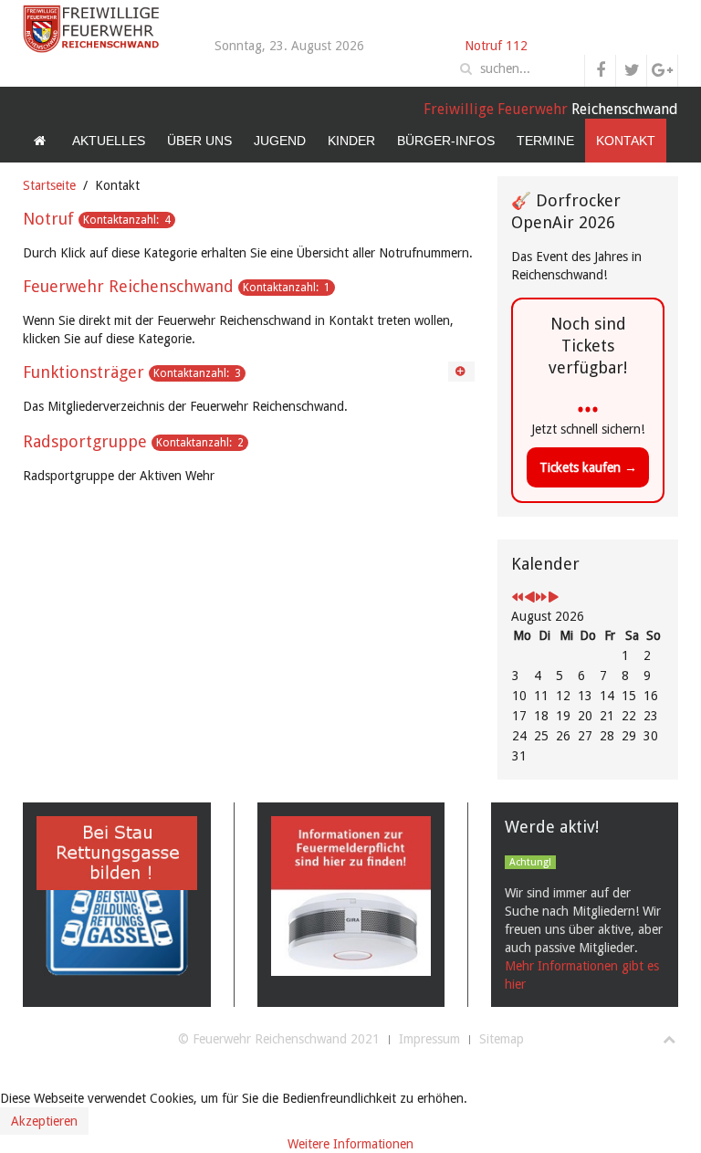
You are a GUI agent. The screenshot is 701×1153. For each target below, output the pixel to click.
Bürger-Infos (446, 140)
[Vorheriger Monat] (529, 598)
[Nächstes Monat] (553, 598)
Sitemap (501, 1039)
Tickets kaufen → (588, 467)
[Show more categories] (461, 372)
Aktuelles (108, 140)
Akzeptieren (44, 1121)
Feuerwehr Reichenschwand (128, 286)
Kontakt (625, 140)
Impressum (429, 1039)
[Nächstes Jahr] (541, 598)
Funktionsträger (83, 372)
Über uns (199, 140)
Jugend (280, 140)
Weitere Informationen (350, 1144)
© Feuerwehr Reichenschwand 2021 (279, 1039)
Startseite (49, 185)
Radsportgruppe (85, 441)
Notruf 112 (496, 45)
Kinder (351, 140)
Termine (545, 140)
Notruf (48, 218)
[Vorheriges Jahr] (517, 598)
